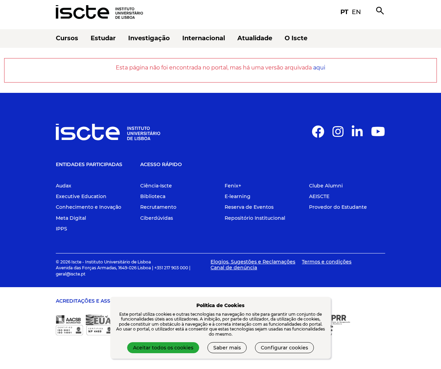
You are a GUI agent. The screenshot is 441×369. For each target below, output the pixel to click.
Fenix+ (233, 186)
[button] (318, 134)
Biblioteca (152, 196)
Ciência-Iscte (156, 186)
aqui (319, 67)
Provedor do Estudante (338, 207)
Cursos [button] (67, 38)
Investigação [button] (149, 38)
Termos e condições (326, 262)
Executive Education (81, 196)
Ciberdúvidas (156, 218)
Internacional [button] (203, 38)
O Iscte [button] (296, 38)
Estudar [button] (103, 38)
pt (344, 12)
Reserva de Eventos (249, 207)
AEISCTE (319, 196)
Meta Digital (71, 218)
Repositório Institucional (255, 218)
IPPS (61, 229)
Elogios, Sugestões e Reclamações (253, 262)
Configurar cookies (284, 348)
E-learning (237, 196)
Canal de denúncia (234, 267)
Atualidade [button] (254, 38)
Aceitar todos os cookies (163, 348)
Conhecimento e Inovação (88, 207)
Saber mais (227, 348)
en (356, 12)
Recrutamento (158, 207)
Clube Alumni (326, 186)
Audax (63, 186)
